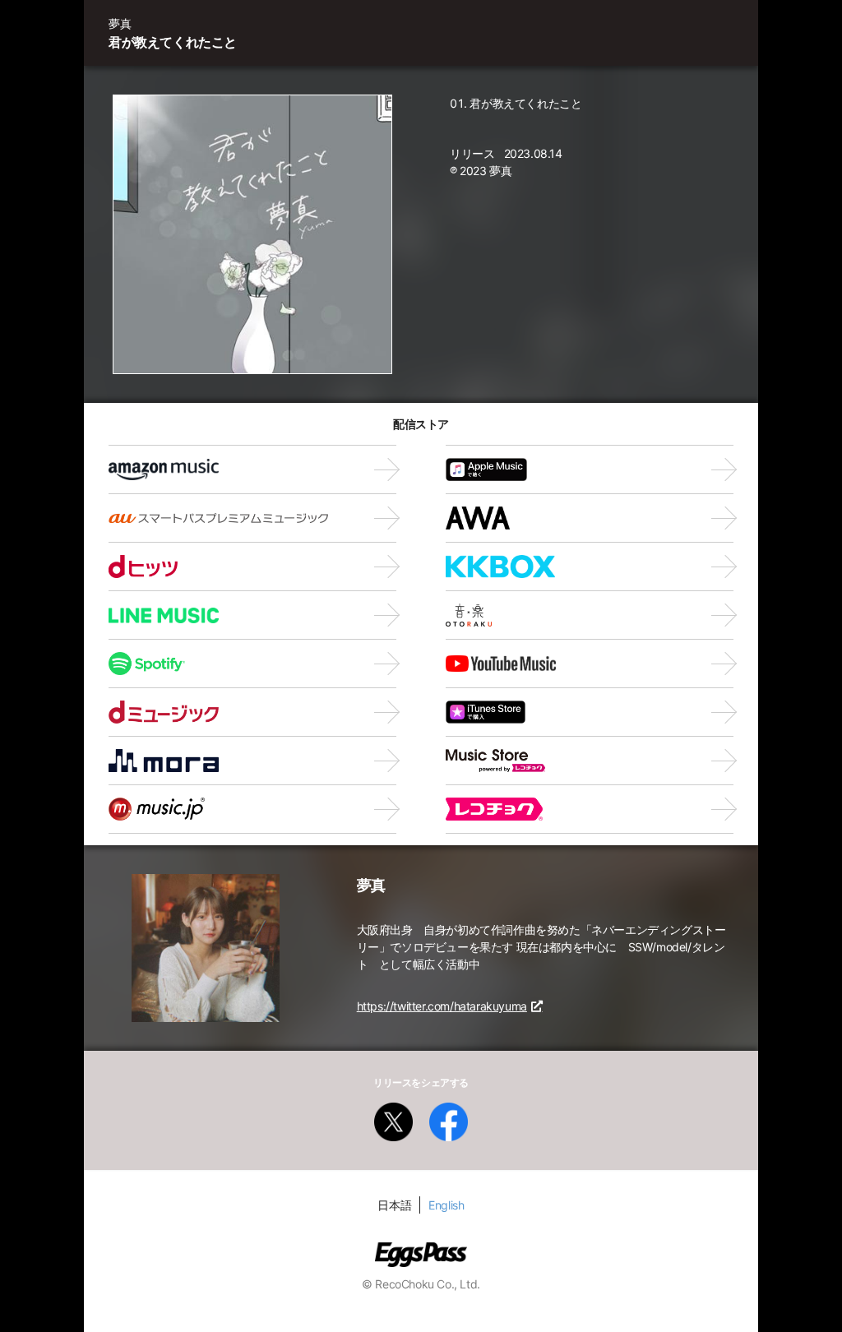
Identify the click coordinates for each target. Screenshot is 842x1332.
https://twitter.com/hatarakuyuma (442, 1006)
